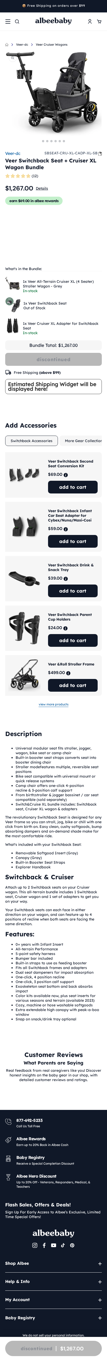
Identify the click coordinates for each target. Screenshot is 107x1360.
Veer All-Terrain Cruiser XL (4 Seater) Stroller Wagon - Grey (58, 284)
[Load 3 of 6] (51, 141)
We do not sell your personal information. (53, 1335)
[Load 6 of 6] (64, 141)
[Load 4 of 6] (56, 141)
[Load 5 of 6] (60, 141)
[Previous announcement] (7, 6)
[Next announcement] (100, 6)
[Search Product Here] (17, 21)
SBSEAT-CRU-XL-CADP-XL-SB (71, 153)
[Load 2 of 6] (47, 141)
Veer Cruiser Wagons (52, 44)
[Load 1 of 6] (43, 141)
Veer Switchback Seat (44, 303)
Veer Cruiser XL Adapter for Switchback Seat (60, 326)
